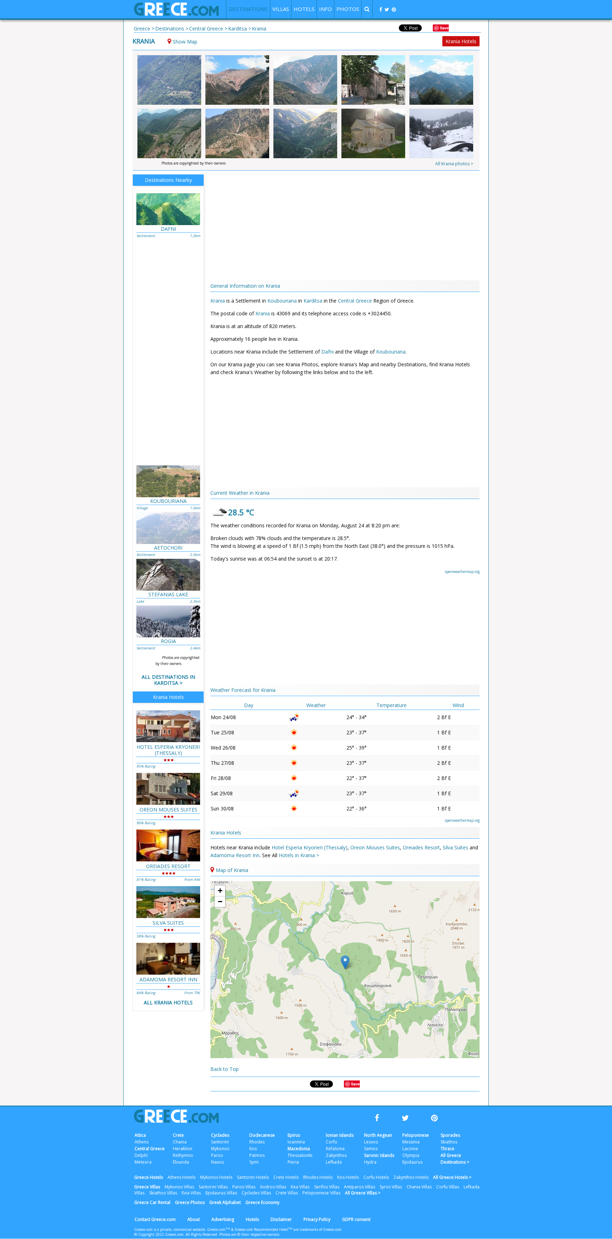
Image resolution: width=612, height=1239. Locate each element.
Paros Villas (243, 1187)
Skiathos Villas (163, 1193)
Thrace (447, 1149)
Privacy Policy (317, 1219)
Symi (254, 1162)
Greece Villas (147, 1187)
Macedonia (299, 1149)
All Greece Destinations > (455, 1158)
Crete (178, 1135)
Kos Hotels (348, 1177)
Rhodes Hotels (318, 1177)
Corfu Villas (447, 1187)
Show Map (185, 41)
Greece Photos (190, 1202)
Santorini (220, 1142)
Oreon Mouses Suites (375, 847)
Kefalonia (335, 1149)
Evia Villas (191, 1193)
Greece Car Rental (152, 1202)
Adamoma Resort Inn (235, 855)
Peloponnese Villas (321, 1193)
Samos (371, 1149)
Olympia (410, 1155)
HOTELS (304, 8)
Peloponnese (415, 1135)
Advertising (222, 1219)
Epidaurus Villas (221, 1193)
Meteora (143, 1162)
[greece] (176, 14)
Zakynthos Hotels (411, 1177)
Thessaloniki (300, 1155)
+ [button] (220, 890)
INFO (325, 8)
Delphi (141, 1155)
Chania (180, 1142)
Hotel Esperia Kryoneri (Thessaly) (309, 847)
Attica (140, 1135)
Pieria (293, 1162)
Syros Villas (391, 1187)
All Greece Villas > (362, 1193)
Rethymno (183, 1155)
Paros (217, 1155)
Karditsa (313, 300)
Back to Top (224, 1069)
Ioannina (296, 1142)
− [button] (220, 901)
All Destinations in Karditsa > (168, 679)
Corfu (331, 1142)
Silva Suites (455, 847)
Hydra (370, 1162)
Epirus (294, 1135)
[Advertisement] (520, 145)
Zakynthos (336, 1155)
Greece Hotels (148, 1177)
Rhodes (257, 1142)
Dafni (327, 351)
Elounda (181, 1162)
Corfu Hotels (376, 1177)
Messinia (411, 1142)
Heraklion (182, 1149)
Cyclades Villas (256, 1193)
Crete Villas (287, 1193)
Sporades (450, 1135)
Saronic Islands (379, 1155)
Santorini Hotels (253, 1177)
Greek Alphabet (225, 1202)
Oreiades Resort (421, 847)
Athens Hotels (182, 1177)
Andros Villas (273, 1187)
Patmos (257, 1155)
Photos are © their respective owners (249, 1234)
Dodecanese (262, 1135)
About (193, 1219)
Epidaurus (412, 1162)
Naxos (217, 1162)
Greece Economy (262, 1202)
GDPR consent (356, 1219)
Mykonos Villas (179, 1187)
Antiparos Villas (359, 1187)
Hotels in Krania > (299, 855)
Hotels (252, 1219)
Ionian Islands (339, 1135)
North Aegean (378, 1135)
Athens (141, 1142)
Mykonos (220, 1149)
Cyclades (220, 1135)
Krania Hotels (461, 41)
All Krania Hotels (168, 1002)
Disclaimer (281, 1219)
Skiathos (449, 1142)
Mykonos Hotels (216, 1177)
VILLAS (280, 8)
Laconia (410, 1149)
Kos (253, 1149)
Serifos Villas (326, 1187)
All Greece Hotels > (452, 1177)
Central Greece (355, 300)
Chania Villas (419, 1187)
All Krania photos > (454, 164)
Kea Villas (300, 1187)
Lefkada (334, 1162)
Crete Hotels (286, 1177)
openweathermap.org (462, 571)
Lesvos (371, 1142)
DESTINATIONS (248, 8)
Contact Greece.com (155, 1219)
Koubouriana (282, 300)
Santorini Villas (213, 1187)
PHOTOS (347, 8)
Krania (143, 41)
